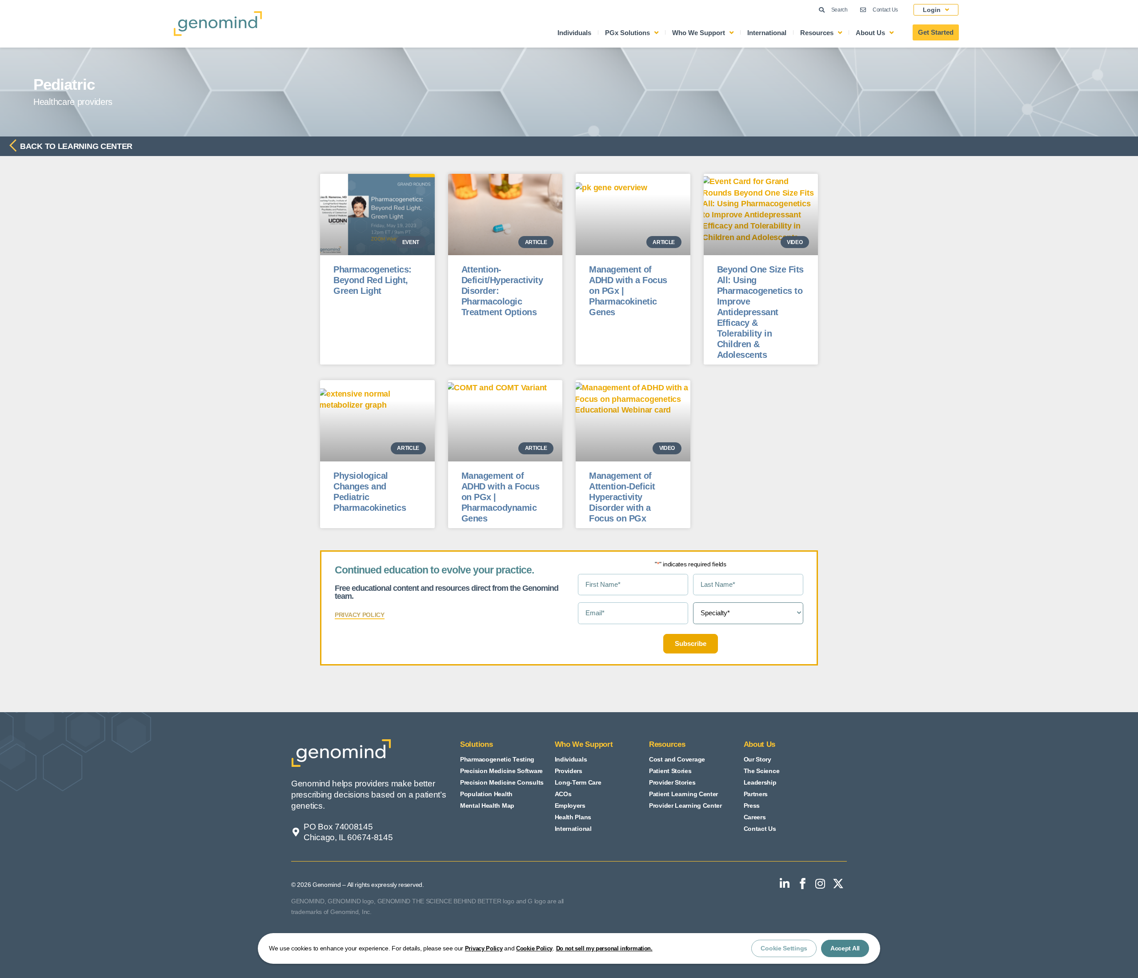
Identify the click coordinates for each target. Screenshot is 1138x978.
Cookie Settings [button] (784, 948)
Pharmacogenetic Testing (497, 759)
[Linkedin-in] (784, 884)
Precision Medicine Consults (502, 782)
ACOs (563, 794)
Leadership (760, 782)
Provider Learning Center (685, 805)
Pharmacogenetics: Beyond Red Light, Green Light (372, 280)
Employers (570, 805)
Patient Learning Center (683, 794)
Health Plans (573, 817)
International (766, 32)
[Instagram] (820, 884)
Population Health (486, 794)
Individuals (574, 32)
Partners (756, 794)
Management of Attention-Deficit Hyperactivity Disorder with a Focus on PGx (622, 497)
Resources (816, 32)
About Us (870, 32)
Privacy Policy (484, 948)
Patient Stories (670, 770)
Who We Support (698, 32)
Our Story (757, 759)
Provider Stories (672, 782)
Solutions (476, 744)
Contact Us (760, 828)
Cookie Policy (534, 948)
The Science (762, 770)
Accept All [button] (845, 948)
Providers (568, 770)
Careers (755, 817)
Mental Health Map (487, 805)
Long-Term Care (578, 782)
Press (752, 805)
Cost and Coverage (677, 759)
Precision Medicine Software (501, 770)
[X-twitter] (838, 884)
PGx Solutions (627, 32)
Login (932, 9)
